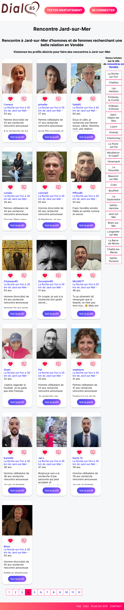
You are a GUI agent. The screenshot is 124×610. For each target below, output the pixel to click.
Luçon (113, 126)
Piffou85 (78, 192)
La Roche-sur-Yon (113, 75)
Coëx (114, 184)
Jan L (41, 458)
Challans (114, 82)
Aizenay (113, 132)
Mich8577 (78, 281)
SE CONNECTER (103, 10)
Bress (7, 546)
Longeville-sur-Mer (113, 233)
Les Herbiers (114, 90)
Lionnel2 (43, 192)
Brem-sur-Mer (113, 224)
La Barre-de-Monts (113, 242)
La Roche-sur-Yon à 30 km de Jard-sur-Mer (17, 109)
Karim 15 (78, 458)
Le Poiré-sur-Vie (113, 145)
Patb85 (77, 104)
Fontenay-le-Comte (113, 99)
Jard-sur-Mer (113, 215)
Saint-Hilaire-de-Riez (114, 117)
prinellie (42, 104)
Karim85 (8, 458)
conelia (8, 192)
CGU (86, 606)
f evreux (8, 104)
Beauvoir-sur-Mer (113, 177)
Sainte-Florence (114, 259)
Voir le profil (17, 136)
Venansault (114, 161)
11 (73, 592)
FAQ (79, 606)
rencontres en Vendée (115, 65)
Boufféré (114, 190)
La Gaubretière (113, 198)
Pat (40, 369)
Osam (7, 369)
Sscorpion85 (45, 281)
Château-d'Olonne (113, 107)
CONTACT (116, 606)
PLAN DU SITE (99, 606)
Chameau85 (11, 281)
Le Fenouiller (113, 169)
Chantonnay (114, 138)
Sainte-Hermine (113, 207)
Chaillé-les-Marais (113, 251)
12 (79, 592)
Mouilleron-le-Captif (113, 154)
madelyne (78, 369)
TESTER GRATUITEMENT (64, 10)
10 (66, 592)
